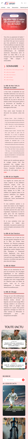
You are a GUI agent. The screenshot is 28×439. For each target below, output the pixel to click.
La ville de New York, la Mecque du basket (15, 69)
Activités (14, 15)
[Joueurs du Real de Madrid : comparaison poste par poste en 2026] (14, 400)
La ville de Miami (9, 77)
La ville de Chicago (9, 79)
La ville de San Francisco (11, 74)
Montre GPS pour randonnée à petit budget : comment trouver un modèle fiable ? (14, 344)
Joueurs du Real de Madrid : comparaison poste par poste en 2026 (14, 410)
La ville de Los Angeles (10, 72)
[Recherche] (22, 3)
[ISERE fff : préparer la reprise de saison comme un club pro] (14, 360)
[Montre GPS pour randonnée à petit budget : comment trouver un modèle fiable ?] (14, 339)
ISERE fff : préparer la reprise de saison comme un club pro (14, 365)
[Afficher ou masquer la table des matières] (21, 66)
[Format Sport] (10, 3)
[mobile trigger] (2, 3)
